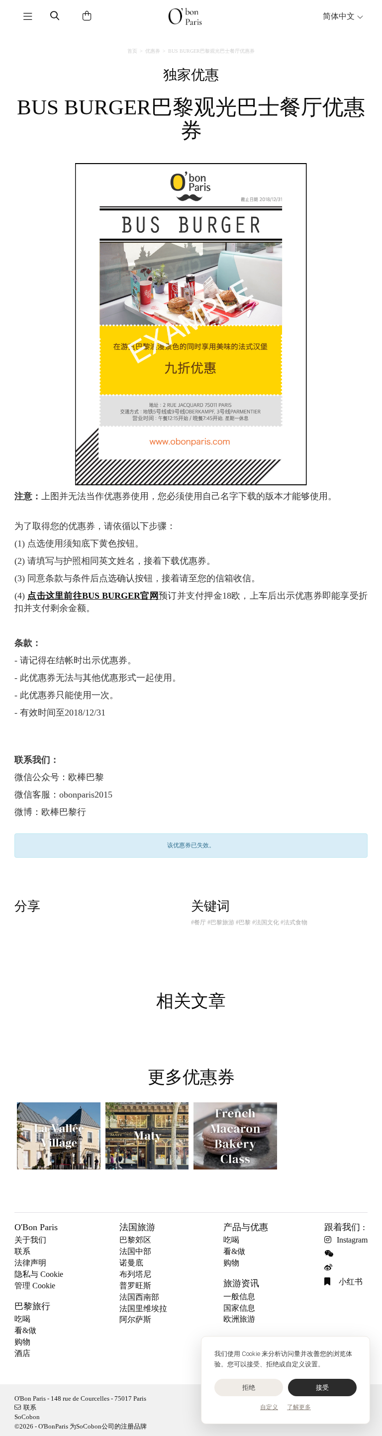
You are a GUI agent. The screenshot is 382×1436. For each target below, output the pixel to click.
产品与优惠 (245, 1227)
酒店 (22, 1353)
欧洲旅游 (239, 1319)
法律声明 (30, 1262)
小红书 (350, 1281)
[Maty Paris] (147, 1135)
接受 (322, 1387)
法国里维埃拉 (143, 1308)
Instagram (352, 1240)
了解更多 (299, 1407)
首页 (132, 51)
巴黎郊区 (135, 1240)
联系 (22, 1251)
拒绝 (249, 1387)
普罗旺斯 (135, 1285)
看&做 (25, 1330)
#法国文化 (265, 922)
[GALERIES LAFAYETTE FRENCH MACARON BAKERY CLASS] (235, 1135)
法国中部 (135, 1251)
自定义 (269, 1407)
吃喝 (22, 1319)
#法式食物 (294, 922)
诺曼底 (131, 1262)
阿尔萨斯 (135, 1319)
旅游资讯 (241, 1283)
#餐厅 (198, 922)
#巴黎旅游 (220, 922)
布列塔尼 (135, 1274)
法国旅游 (137, 1227)
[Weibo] (330, 1267)
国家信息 (239, 1308)
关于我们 (30, 1240)
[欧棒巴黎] (185, 16)
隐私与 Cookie (38, 1274)
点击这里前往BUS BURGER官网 (93, 596)
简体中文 (340, 16)
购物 (22, 1342)
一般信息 (239, 1296)
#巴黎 (243, 922)
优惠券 (152, 51)
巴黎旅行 (32, 1306)
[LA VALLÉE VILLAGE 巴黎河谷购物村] (58, 1135)
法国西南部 (139, 1297)
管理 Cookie (34, 1285)
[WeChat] (330, 1254)
